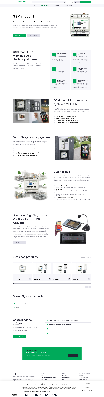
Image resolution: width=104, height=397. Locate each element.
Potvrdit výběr (87, 387)
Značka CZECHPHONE (83, 377)
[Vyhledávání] (64, 2)
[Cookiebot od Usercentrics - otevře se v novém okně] (14, 395)
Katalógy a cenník (66, 377)
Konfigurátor (44, 379)
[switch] (36, 395)
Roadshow (64, 375)
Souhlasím (88, 383)
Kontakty (81, 375)
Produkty (43, 375)
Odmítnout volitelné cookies (87, 390)
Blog (63, 379)
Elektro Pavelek (82, 379)
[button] (72, 2)
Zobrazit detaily (62, 394)
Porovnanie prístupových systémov (48, 377)
